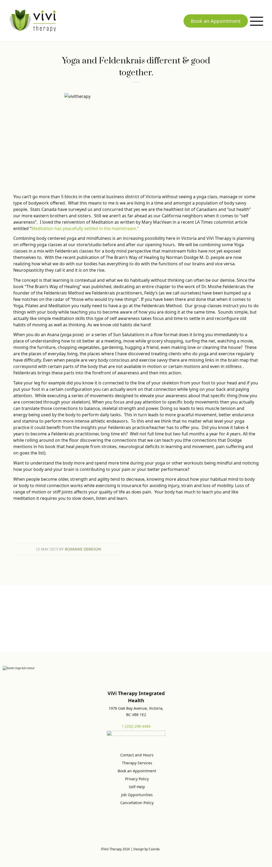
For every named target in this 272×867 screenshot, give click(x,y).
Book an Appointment (216, 21)
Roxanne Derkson (83, 549)
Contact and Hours (137, 754)
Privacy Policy (137, 778)
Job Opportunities (137, 794)
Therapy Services (137, 762)
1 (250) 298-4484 (136, 726)
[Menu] (256, 21)
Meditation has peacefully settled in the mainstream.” (85, 228)
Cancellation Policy (137, 802)
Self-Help (137, 786)
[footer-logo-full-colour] (32, 21)
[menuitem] (256, 21)
